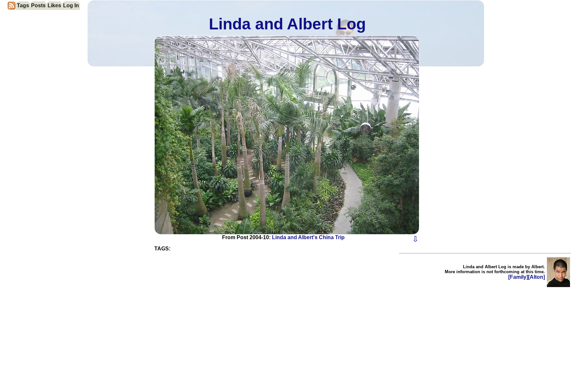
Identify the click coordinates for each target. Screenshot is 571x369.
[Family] (518, 277)
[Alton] (536, 277)
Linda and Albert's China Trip (308, 237)
